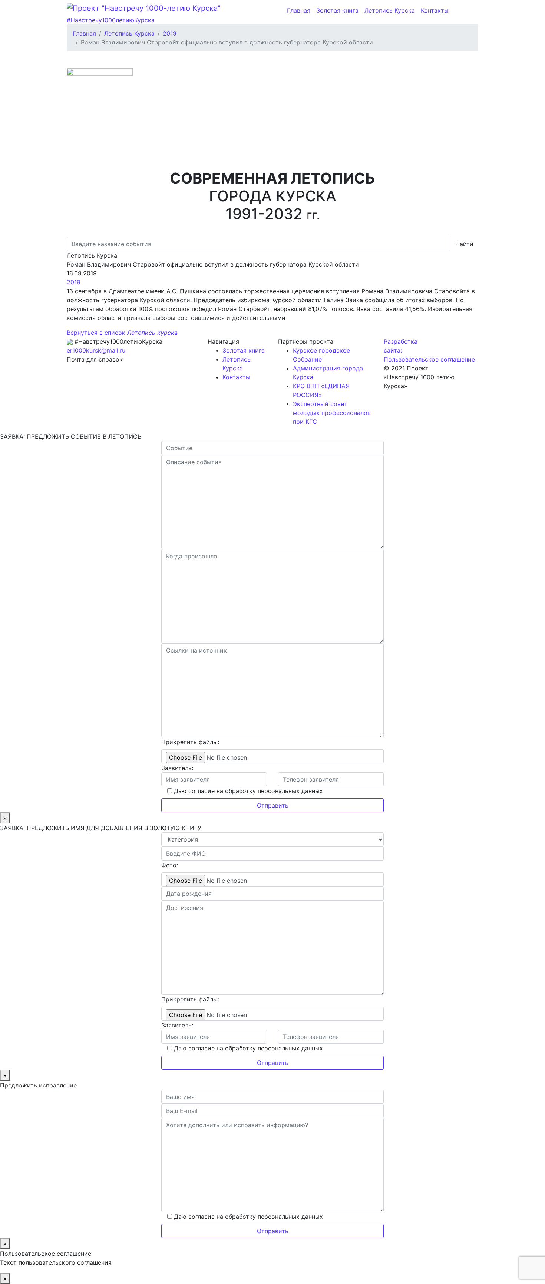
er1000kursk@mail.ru (96, 350)
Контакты (435, 10)
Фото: (169, 865)
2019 (73, 282)
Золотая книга (337, 10)
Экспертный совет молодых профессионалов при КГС (332, 412)
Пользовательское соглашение (429, 359)
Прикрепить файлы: (190, 742)
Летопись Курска (389, 10)
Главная (298, 10)
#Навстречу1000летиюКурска (111, 20)
